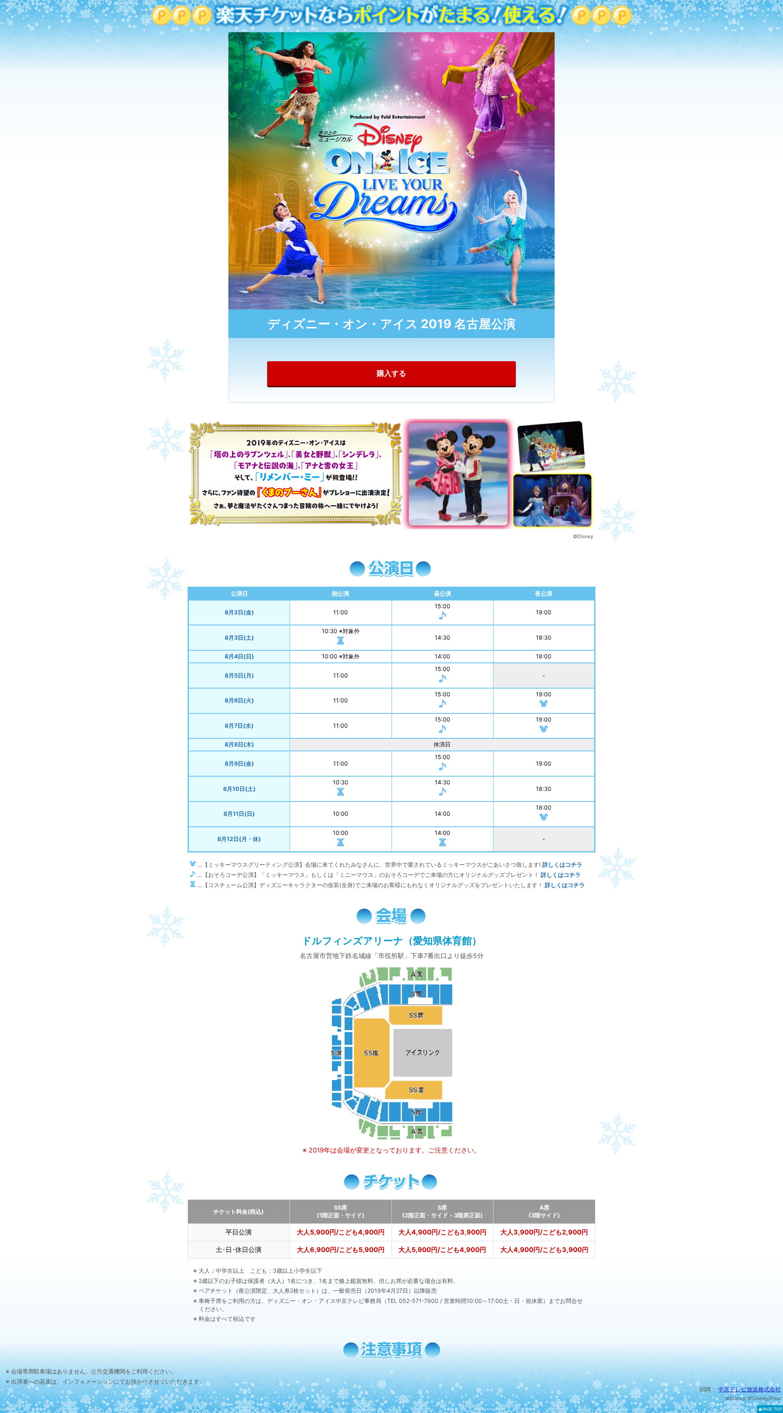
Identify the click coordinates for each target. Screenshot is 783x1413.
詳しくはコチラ (562, 864)
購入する (391, 373)
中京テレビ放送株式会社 (749, 1389)
